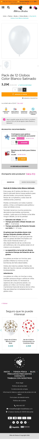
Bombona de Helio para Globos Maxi (23, 151)
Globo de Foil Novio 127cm (28, 340)
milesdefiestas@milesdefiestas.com (20, 409)
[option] (11, 334)
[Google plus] (30, 174)
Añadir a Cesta (20, 94)
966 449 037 (20, 406)
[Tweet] (28, 174)
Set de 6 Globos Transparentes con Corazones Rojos (10, 341)
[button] (24, 90)
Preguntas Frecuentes (19, 374)
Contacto (19, 376)
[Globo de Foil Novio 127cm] (30, 328)
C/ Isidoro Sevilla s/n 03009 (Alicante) (20, 412)
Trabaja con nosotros (19, 378)
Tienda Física (20, 372)
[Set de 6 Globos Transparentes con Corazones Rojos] (12, 328)
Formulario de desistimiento (19, 397)
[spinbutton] (15, 90)
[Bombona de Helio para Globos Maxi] (7, 152)
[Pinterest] (32, 174)
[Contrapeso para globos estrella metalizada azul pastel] (7, 136)
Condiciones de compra (19, 389)
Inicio (7, 372)
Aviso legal (19, 383)
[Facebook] (26, 174)
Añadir (23, 159)
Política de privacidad (19, 386)
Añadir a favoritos (31, 98)
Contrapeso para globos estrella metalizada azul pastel (23, 135)
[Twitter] (17, 422)
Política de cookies (19, 400)
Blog (32, 372)
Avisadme (23, 142)
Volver (5, 303)
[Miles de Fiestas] (21, 9)
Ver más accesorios (20, 166)
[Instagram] (34, 174)
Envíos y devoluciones (28, 182)
